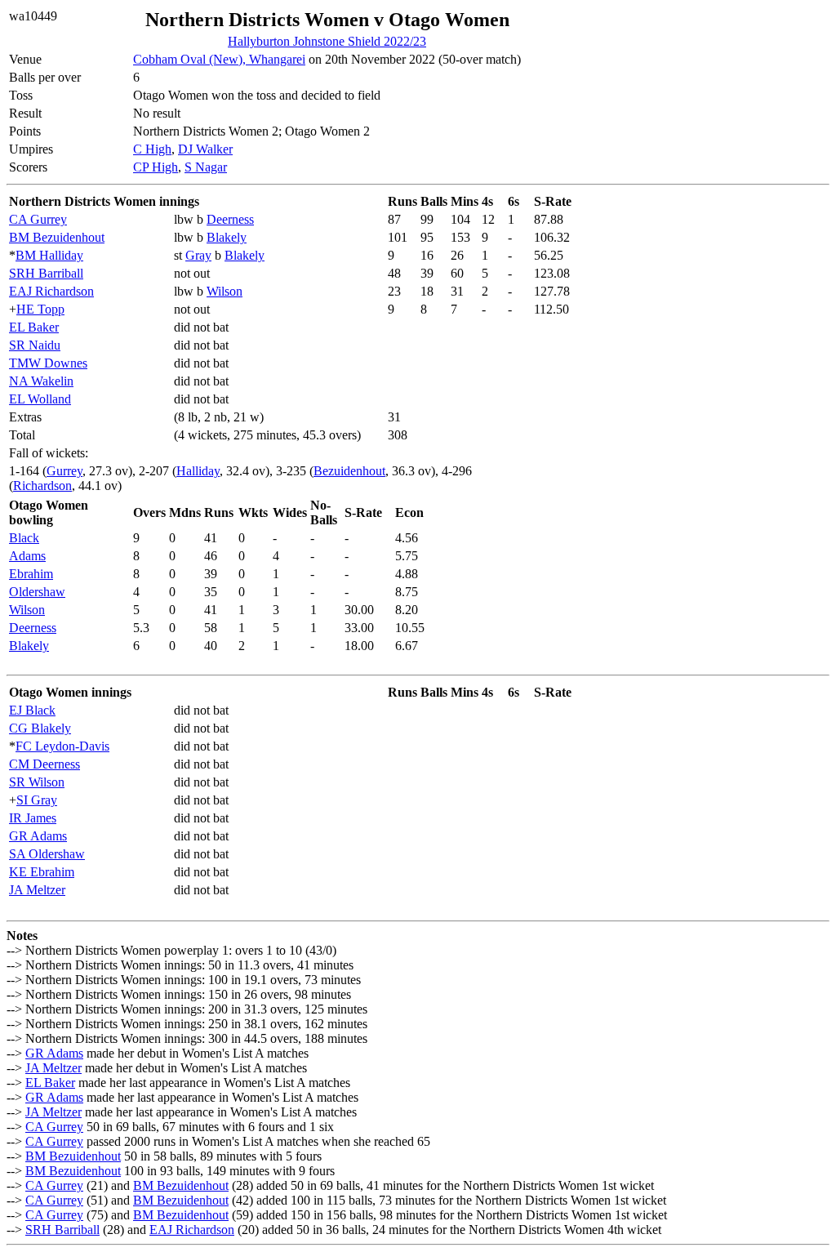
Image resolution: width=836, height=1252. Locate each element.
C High (152, 149)
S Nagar (206, 167)
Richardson (42, 485)
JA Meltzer (37, 890)
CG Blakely (40, 728)
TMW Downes (48, 363)
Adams (27, 556)
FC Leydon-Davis (62, 746)
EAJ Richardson (51, 291)
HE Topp (40, 309)
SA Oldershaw (47, 854)
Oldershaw (37, 592)
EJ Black (32, 710)
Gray (198, 255)
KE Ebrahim (41, 872)
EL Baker (34, 327)
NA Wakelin (41, 381)
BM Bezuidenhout (56, 237)
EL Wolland (40, 399)
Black (24, 538)
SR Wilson (36, 782)
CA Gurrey (38, 219)
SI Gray (36, 800)
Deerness (230, 219)
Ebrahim (31, 574)
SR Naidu (34, 345)
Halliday (198, 471)
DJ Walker (205, 149)
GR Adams (38, 836)
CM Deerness (44, 764)
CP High (155, 167)
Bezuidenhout (349, 471)
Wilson (224, 291)
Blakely (227, 237)
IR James (32, 818)
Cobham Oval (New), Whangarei (219, 59)
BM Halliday (49, 255)
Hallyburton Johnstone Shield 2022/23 (327, 41)
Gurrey (64, 471)
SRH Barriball (46, 273)
